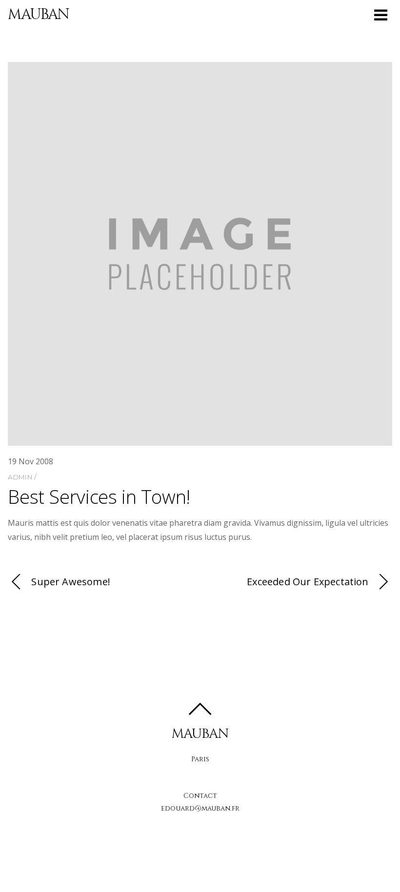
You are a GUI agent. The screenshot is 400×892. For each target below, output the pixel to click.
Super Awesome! (70, 581)
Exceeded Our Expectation (307, 581)
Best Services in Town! (99, 496)
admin (20, 477)
